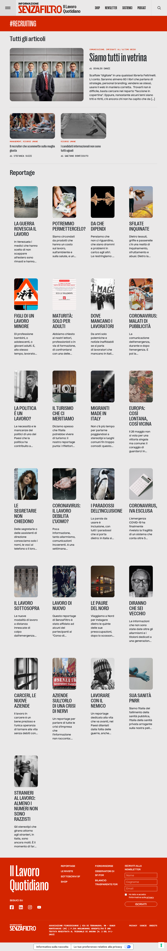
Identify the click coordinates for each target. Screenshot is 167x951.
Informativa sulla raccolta (52, 946)
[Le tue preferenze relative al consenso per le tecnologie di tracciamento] (161, 945)
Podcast (141, 8)
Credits (153, 925)
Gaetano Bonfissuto (76, 155)
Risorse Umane (30, 141)
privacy (150, 898)
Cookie (143, 925)
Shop (97, 8)
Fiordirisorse (104, 866)
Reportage (68, 866)
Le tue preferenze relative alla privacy (98, 946)
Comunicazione (96, 49)
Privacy (133, 925)
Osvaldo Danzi (101, 68)
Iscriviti (141, 904)
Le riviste (67, 871)
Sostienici (127, 8)
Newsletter (111, 8)
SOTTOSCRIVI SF (70, 877)
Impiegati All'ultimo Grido (121, 49)
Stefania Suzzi (23, 155)
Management (15, 141)
